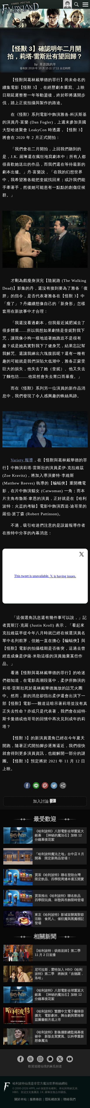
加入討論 (43, 801)
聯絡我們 (69, 1099)
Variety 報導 (22, 460)
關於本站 (20, 1099)
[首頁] (20, 14)
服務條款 (36, 1099)
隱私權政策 (52, 1099)
